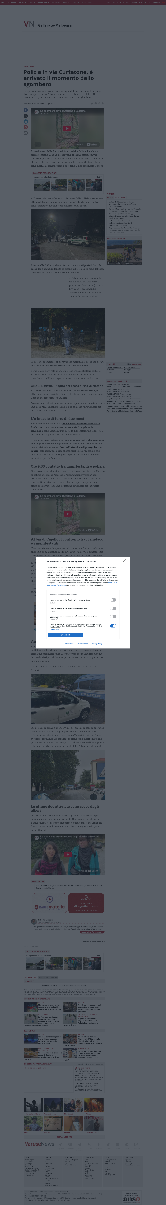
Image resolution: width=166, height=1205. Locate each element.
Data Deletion (69, 644)
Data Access (83, 644)
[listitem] (83, 594)
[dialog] (83, 602)
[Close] (125, 561)
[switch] (113, 600)
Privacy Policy (97, 644)
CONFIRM (65, 635)
